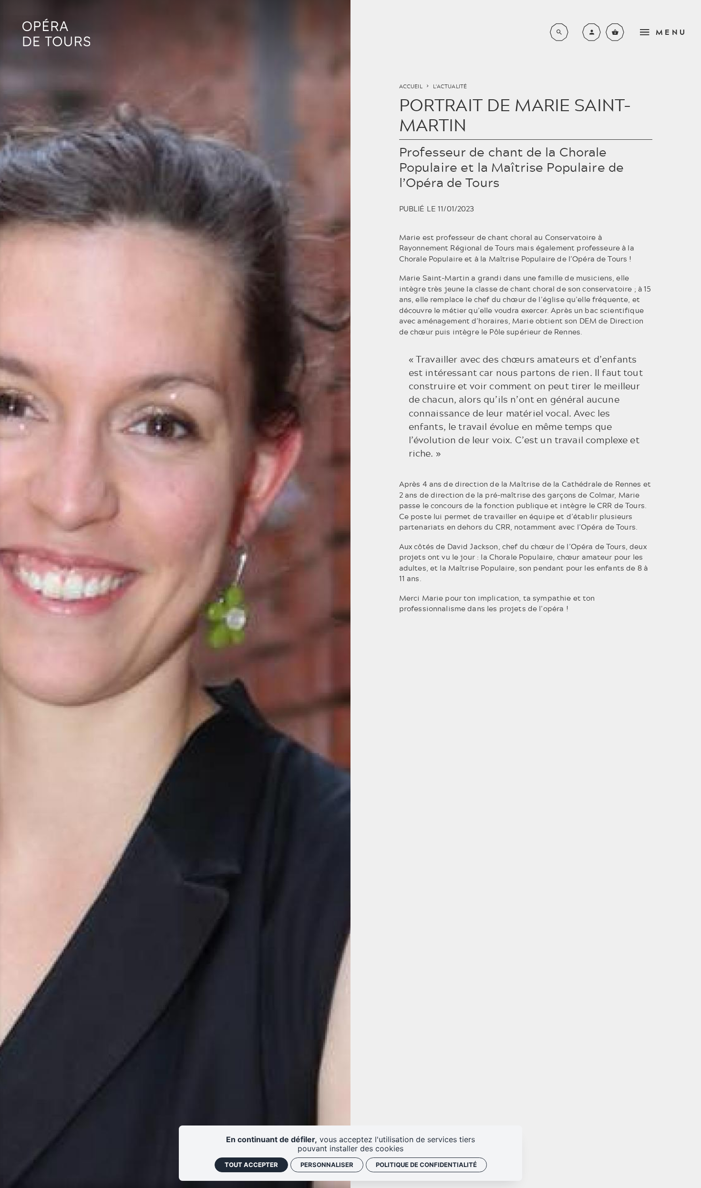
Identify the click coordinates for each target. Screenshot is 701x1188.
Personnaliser (326, 1164)
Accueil (411, 86)
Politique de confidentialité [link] (426, 1164)
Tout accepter (251, 1164)
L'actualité (450, 86)
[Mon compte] (591, 32)
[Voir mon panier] (615, 32)
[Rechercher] (559, 32)
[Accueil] (56, 32)
